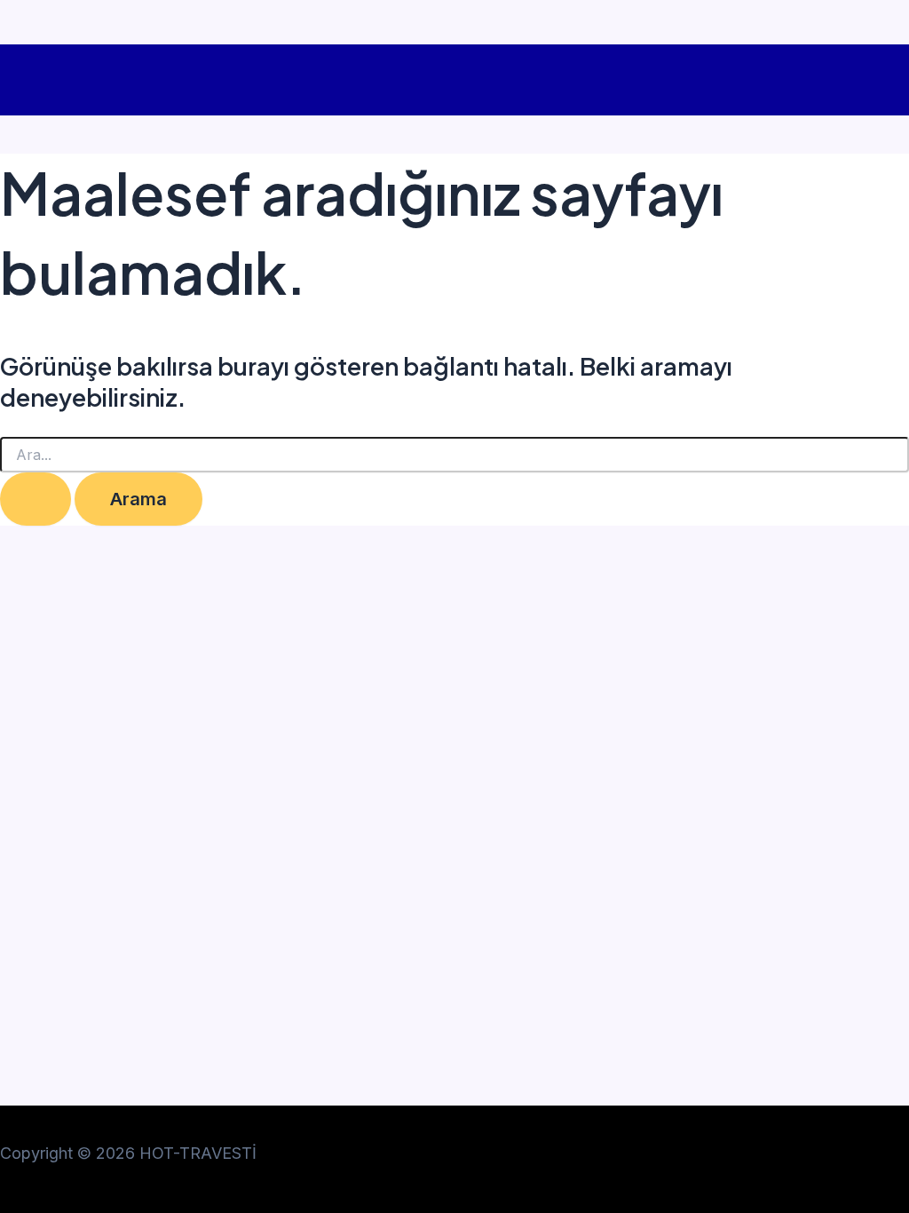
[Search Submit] (35, 499)
